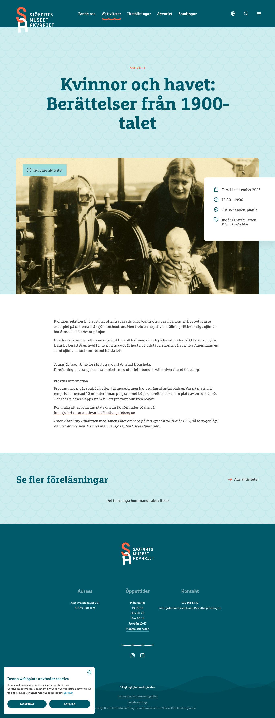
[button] (69, 704)
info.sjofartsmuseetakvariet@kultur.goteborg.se (94, 412)
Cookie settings (137, 702)
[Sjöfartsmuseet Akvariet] (137, 558)
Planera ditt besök (137, 629)
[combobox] (89, 672)
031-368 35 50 (190, 602)
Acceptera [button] (27, 703)
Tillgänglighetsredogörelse (137, 687)
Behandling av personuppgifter (138, 696)
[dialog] (49, 690)
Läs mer (68, 692)
